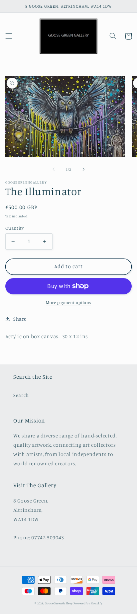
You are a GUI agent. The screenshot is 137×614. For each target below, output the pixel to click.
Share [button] (20, 319)
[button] (8, 36)
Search (21, 395)
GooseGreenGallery (59, 603)
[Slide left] (53, 169)
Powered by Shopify (87, 603)
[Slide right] (83, 169)
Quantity (14, 228)
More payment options (68, 302)
